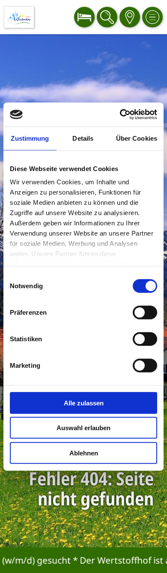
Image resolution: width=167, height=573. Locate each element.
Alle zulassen (84, 402)
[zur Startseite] (19, 17)
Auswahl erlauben (83, 427)
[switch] (145, 312)
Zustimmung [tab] (30, 138)
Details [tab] (82, 138)
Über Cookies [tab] (136, 138)
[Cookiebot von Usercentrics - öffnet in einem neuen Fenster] (120, 114)
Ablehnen (83, 452)
